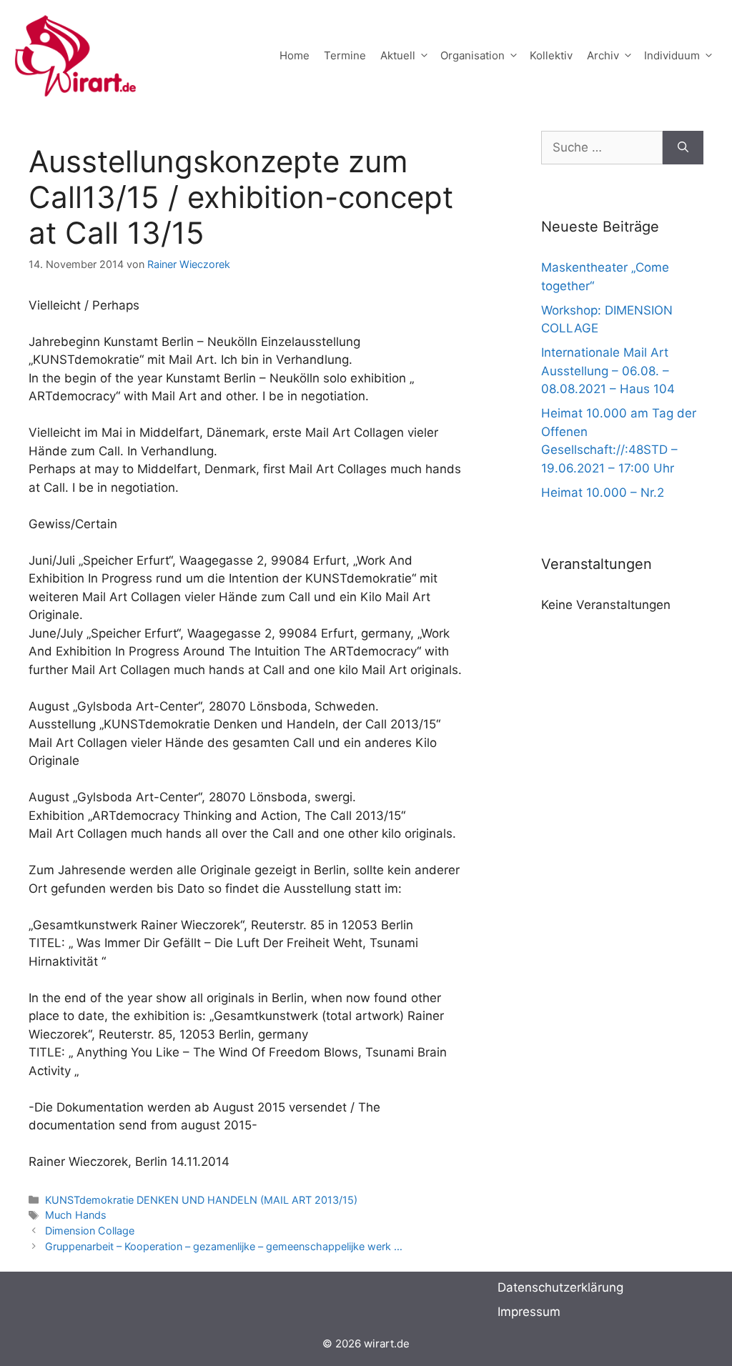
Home (295, 55)
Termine (345, 55)
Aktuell (397, 55)
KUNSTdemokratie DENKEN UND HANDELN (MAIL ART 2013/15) (201, 1200)
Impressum (529, 1312)
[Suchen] (683, 148)
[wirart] (75, 54)
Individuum (672, 55)
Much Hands (76, 1215)
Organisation (472, 55)
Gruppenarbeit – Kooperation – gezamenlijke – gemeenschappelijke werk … (223, 1246)
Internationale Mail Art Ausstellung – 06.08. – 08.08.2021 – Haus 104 (608, 370)
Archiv (603, 55)
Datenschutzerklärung (560, 1287)
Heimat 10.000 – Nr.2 (602, 492)
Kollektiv (551, 55)
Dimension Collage (89, 1230)
